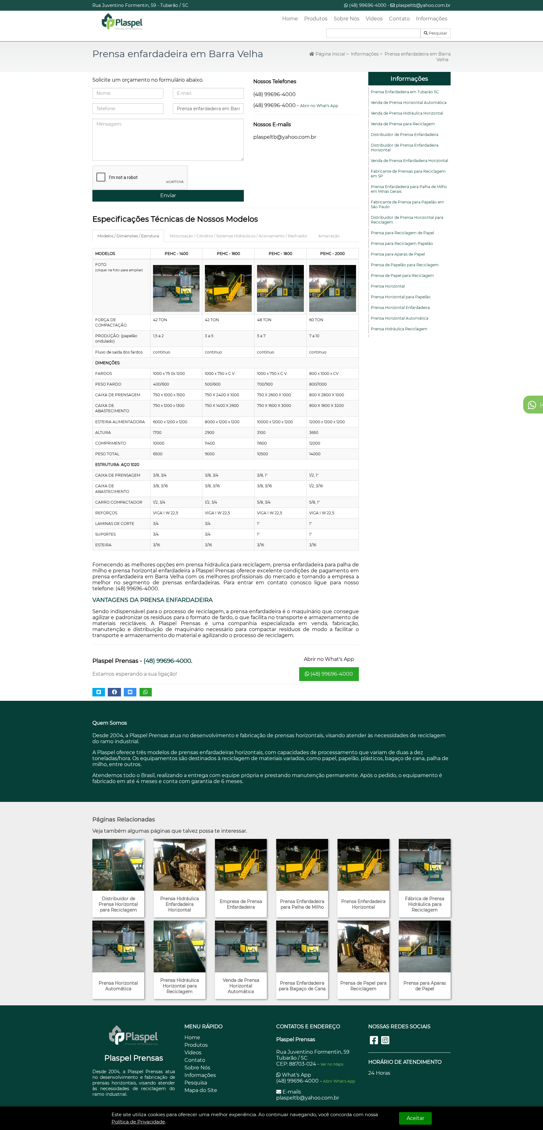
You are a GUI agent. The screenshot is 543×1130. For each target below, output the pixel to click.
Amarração (329, 236)
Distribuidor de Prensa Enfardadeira (404, 134)
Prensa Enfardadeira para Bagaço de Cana (302, 986)
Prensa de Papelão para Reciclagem (405, 264)
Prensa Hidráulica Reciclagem (399, 329)
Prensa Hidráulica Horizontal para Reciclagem (179, 985)
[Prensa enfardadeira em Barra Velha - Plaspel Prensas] (122, 21)
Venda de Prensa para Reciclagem (403, 124)
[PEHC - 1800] (280, 288)
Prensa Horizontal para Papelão (401, 297)
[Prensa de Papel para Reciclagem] (363, 946)
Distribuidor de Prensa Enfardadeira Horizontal (404, 147)
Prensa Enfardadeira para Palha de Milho (302, 904)
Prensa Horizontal (388, 286)
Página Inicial (329, 54)
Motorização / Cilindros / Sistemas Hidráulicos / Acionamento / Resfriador (239, 236)
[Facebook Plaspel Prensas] (374, 1040)
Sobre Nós (346, 19)
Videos (374, 19)
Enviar (168, 195)
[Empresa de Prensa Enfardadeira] (241, 865)
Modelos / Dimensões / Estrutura (128, 236)
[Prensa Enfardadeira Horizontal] (363, 865)
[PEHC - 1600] (228, 288)
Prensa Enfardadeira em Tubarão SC (405, 91)
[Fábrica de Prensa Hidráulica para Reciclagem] (425, 865)
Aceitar (415, 1118)
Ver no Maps (332, 1064)
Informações (431, 19)
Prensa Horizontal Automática (399, 318)
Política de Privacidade (138, 1122)
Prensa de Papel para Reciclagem (402, 275)
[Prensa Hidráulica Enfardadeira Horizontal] (180, 865)
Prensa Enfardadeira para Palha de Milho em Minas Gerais (409, 189)
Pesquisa (195, 1083)
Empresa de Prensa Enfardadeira (241, 904)
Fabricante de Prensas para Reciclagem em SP (408, 173)
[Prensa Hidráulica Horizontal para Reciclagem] (180, 946)
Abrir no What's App (319, 105)
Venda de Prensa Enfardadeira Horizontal (409, 160)
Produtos (315, 19)
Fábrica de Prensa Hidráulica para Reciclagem (424, 904)
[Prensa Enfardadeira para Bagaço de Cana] (302, 946)
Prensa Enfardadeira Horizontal (363, 904)
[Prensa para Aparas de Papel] (425, 946)
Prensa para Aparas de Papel (398, 254)
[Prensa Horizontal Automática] (118, 946)
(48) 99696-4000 (367, 5)
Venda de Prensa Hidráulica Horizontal (407, 113)
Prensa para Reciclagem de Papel (402, 232)
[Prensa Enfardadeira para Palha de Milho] (302, 865)
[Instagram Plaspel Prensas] (385, 1040)
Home (290, 19)
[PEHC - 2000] (332, 288)
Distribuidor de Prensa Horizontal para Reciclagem (407, 219)
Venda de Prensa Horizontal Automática (409, 102)
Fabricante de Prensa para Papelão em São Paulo (407, 204)
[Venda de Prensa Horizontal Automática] (241, 946)
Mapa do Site (200, 1090)
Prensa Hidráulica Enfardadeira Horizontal (179, 904)
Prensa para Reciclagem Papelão (402, 243)
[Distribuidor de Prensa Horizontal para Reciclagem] (118, 865)
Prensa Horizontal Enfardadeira (400, 307)
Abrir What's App (339, 1081)
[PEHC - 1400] (176, 288)
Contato (399, 19)
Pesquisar (437, 33)
